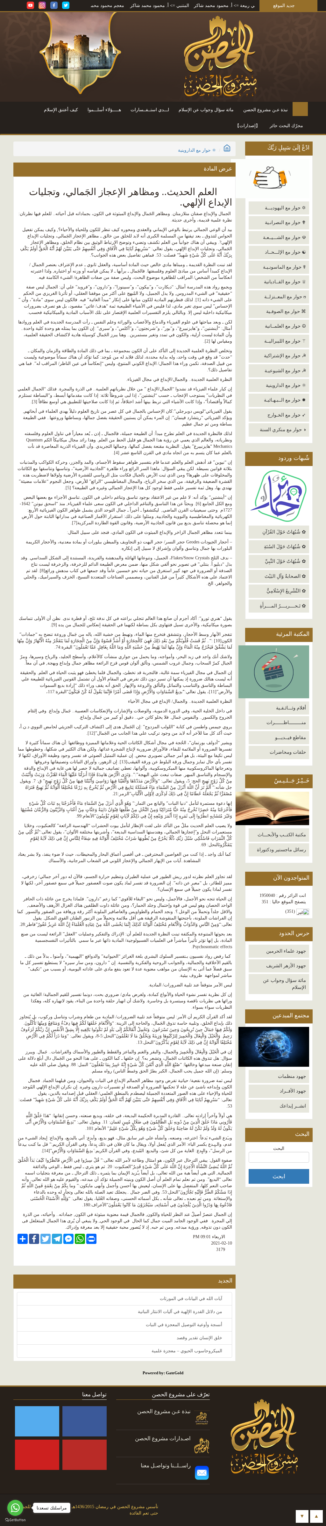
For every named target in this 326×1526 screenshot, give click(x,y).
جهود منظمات (292, 1076)
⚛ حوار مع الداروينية (286, 385)
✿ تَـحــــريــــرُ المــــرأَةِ (283, 605)
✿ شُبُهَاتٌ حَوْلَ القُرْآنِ (284, 531)
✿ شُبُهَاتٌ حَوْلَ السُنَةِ (285, 546)
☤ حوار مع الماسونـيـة (284, 267)
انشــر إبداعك (293, 1105)
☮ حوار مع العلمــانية (285, 326)
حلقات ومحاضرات (288, 752)
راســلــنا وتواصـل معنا (166, 1466)
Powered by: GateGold (163, 1372)
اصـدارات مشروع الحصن (163, 1438)
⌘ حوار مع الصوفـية (286, 311)
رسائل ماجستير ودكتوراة (281, 849)
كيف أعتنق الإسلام (61, 109)
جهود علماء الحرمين (286, 951)
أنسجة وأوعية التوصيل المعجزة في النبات (184, 1324)
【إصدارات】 (247, 125)
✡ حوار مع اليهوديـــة (285, 207)
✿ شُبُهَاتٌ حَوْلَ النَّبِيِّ (285, 561)
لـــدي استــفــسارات (150, 109)
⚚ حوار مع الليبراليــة (285, 341)
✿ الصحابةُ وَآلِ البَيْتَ (285, 576)
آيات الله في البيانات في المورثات (191, 1298)
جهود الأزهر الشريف (286, 965)
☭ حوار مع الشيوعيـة (285, 370)
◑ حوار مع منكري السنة (283, 429)
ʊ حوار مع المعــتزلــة (285, 296)
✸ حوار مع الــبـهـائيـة (285, 400)
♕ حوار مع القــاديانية (285, 281)
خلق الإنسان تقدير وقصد (200, 1337)
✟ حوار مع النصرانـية (285, 222)
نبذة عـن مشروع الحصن (265, 109)
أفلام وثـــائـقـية (291, 707)
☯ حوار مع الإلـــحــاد (285, 252)
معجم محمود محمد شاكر (135, 5)
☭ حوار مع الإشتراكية (285, 355)
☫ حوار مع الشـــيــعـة (284, 237)
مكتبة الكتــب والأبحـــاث (282, 834)
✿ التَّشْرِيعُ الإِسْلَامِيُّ (286, 590)
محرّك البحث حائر (286, 125)
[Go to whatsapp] (15, 1508)
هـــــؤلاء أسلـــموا (104, 109)
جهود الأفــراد (293, 1091)
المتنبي (217, 5)
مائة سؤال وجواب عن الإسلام (206, 109)
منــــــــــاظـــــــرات (286, 722)
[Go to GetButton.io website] (15, 1520)
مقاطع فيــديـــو (290, 737)
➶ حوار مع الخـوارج (286, 415)
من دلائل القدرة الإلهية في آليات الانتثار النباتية (180, 1311)
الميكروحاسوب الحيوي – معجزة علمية (187, 1350)
